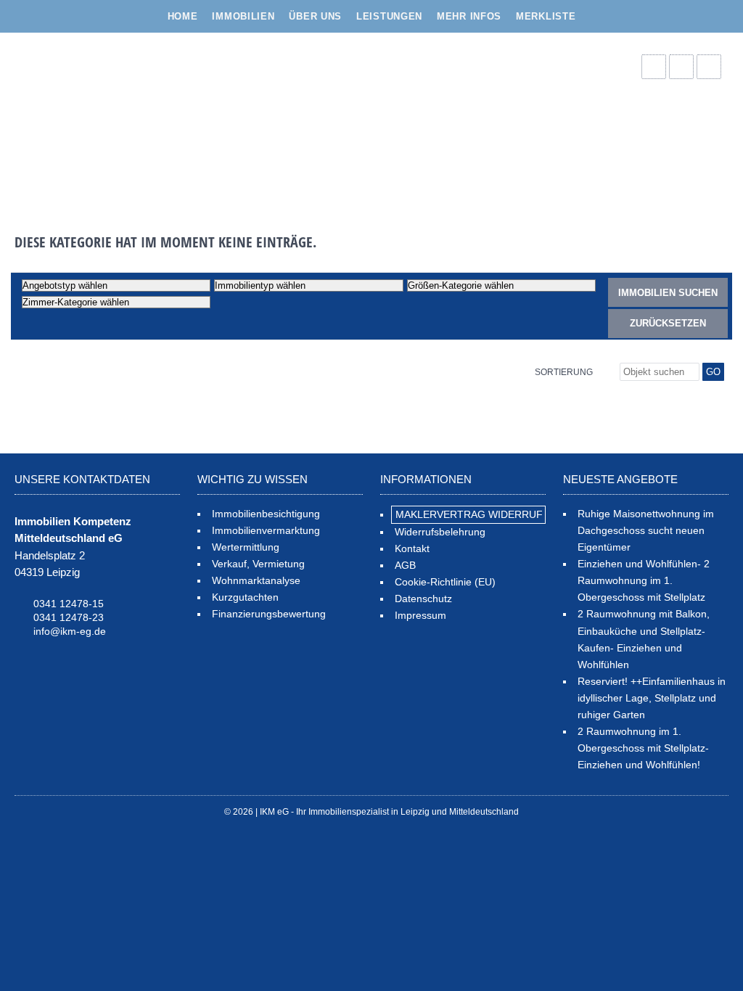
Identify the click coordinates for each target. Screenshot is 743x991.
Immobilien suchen (668, 292)
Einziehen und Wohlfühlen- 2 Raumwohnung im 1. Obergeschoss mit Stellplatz (644, 580)
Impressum (420, 615)
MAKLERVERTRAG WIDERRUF (469, 514)
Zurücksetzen (668, 323)
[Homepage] (123, 119)
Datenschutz (423, 598)
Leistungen (389, 16)
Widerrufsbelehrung (440, 532)
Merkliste (545, 16)
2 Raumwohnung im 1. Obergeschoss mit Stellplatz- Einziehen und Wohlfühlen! (643, 747)
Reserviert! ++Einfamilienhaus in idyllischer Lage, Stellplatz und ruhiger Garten (652, 697)
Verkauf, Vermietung (258, 563)
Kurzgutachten (245, 597)
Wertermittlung (245, 547)
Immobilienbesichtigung (266, 513)
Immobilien (243, 16)
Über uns (315, 16)
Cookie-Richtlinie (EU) (445, 582)
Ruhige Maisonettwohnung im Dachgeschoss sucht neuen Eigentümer (646, 530)
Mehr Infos (469, 16)
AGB (405, 565)
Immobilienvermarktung (266, 530)
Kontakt (412, 548)
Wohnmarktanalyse (256, 580)
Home (183, 16)
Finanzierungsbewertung (269, 614)
